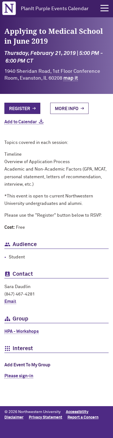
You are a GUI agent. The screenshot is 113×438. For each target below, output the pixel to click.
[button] (104, 8)
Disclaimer (14, 417)
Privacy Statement (45, 417)
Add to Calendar (20, 122)
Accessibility (77, 412)
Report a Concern (82, 417)
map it (70, 78)
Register (19, 109)
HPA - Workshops (21, 331)
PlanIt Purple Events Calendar (55, 8)
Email (10, 301)
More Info (66, 109)
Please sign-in (18, 376)
